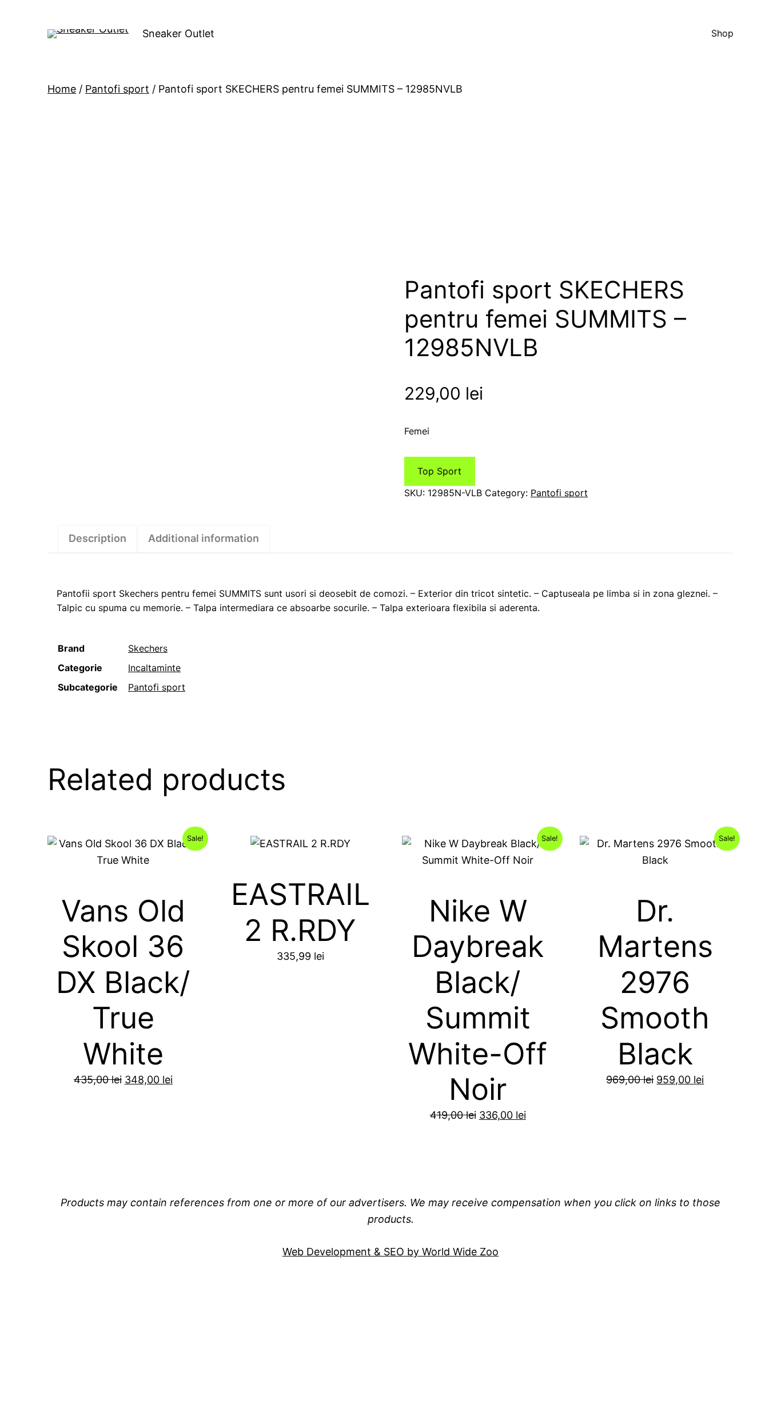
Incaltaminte (154, 667)
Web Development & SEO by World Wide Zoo (390, 1252)
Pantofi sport (117, 89)
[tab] (97, 539)
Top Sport (439, 471)
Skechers (148, 648)
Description (97, 538)
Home (61, 89)
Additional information (203, 538)
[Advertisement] (390, 186)
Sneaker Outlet (178, 33)
